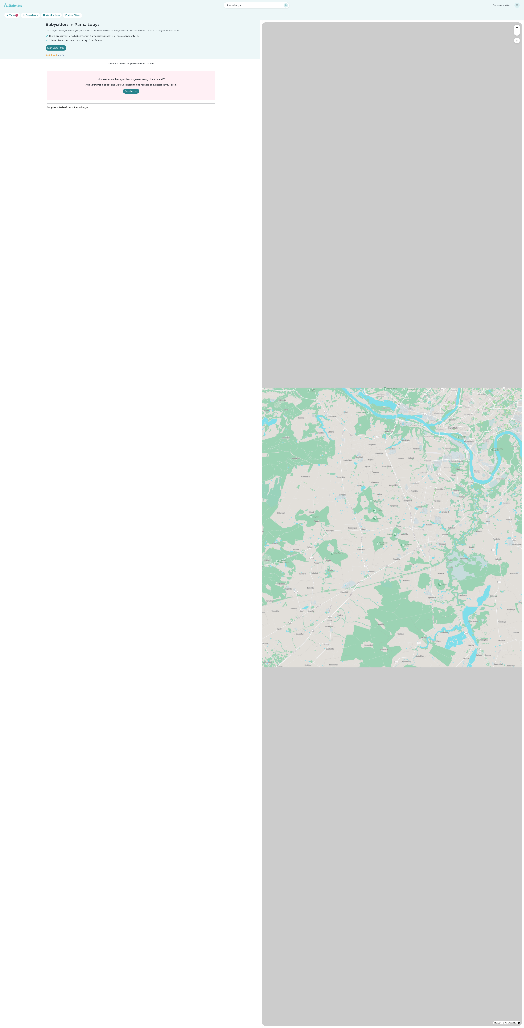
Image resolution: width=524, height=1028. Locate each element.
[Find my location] (517, 40)
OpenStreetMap (510, 1023)
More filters (73, 15)
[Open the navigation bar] (517, 5)
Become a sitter (501, 5)
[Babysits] (13, 5)
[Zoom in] (517, 27)
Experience (31, 15)
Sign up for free (56, 48)
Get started (131, 91)
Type (13, 15)
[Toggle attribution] (518, 1022)
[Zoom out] (517, 33)
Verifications (52, 15)
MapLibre (498, 1023)
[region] (392, 524)
